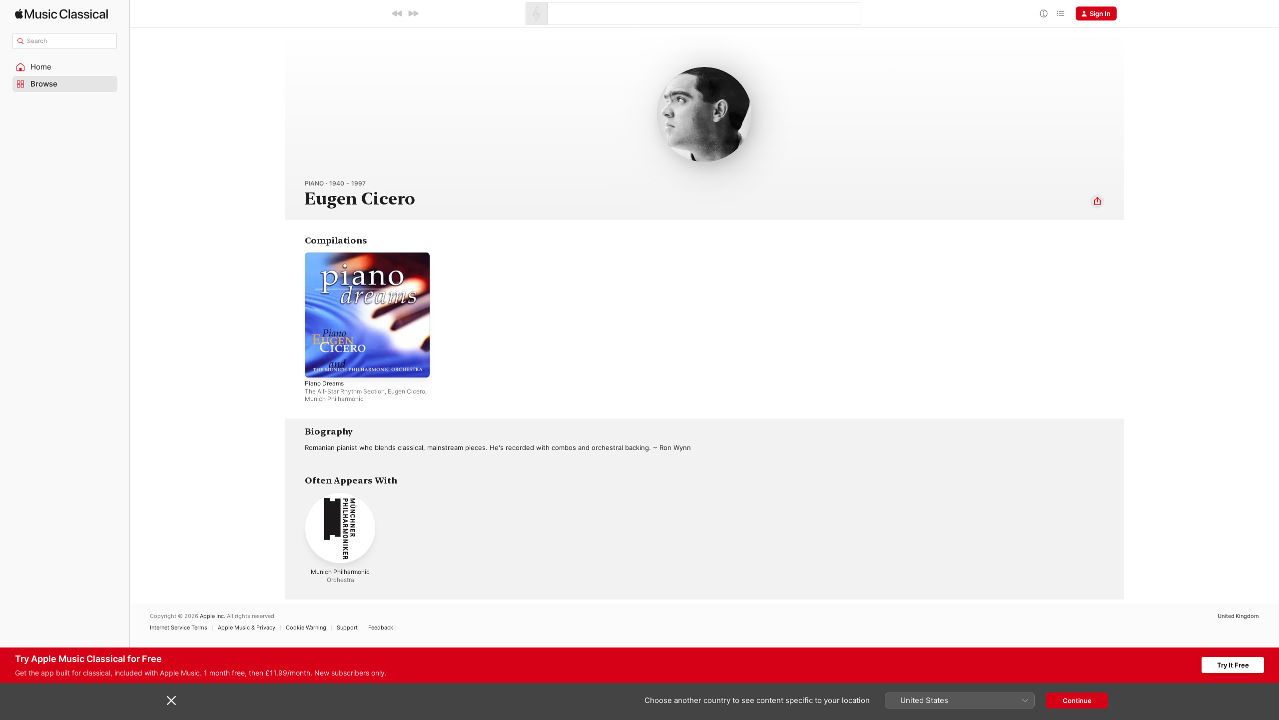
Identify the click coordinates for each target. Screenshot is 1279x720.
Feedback (380, 627)
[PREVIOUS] (397, 14)
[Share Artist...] (1097, 201)
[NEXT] (413, 14)
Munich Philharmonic (334, 398)
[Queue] (1061, 13)
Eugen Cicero (406, 391)
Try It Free (1233, 665)
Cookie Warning (306, 627)
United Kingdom (1238, 616)
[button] (65, 67)
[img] (61, 14)
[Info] (1044, 13)
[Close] (171, 700)
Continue (1077, 700)
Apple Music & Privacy (246, 627)
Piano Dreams (326, 256)
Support (347, 627)
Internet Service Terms (178, 627)
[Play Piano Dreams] (317, 365)
